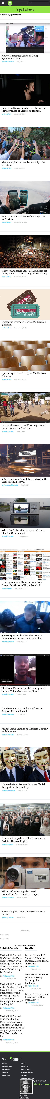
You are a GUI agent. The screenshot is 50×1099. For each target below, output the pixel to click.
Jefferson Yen (8, 976)
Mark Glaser (33, 985)
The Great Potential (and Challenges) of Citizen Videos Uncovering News (23, 689)
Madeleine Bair (9, 62)
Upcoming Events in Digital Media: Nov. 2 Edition (24, 374)
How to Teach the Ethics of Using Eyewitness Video (20, 56)
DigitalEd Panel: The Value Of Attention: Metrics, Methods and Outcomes (37, 959)
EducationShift (7, 1066)
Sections (3, 3)
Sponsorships (25, 1069)
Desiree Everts (8, 735)
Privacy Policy (24, 1092)
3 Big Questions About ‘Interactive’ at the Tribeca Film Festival (25, 480)
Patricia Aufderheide (11, 485)
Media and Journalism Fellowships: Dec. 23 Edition (24, 217)
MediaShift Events (27, 1072)
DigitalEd (24, 1075)
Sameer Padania (9, 790)
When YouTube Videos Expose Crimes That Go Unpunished (23, 531)
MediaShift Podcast (27, 1078)
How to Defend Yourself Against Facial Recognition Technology (23, 785)
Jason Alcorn (33, 966)
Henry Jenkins (8, 918)
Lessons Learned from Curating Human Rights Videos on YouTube (24, 426)
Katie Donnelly (9, 897)
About (23, 1063)
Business (5, 1072)
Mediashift (10, 3)
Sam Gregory (8, 844)
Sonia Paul (7, 114)
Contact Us (24, 1066)
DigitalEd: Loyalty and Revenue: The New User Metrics (37, 997)
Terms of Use (24, 1094)
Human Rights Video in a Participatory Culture (23, 912)
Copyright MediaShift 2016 (24, 1097)
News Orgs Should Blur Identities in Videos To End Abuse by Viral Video (22, 636)
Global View (6, 1075)
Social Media (6, 1069)
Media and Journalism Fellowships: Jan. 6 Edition (24, 163)
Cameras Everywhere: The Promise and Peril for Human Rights (24, 839)
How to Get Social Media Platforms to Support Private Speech (22, 709)
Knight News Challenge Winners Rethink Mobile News (25, 729)
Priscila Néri (8, 588)
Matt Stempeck (9, 714)
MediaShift (11, 1059)
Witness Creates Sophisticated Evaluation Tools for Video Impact (21, 892)
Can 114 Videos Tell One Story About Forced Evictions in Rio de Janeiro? (22, 583)
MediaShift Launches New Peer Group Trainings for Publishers (36, 978)
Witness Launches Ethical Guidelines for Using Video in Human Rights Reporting (24, 271)
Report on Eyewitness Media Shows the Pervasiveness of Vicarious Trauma (24, 109)
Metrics (4, 1063)
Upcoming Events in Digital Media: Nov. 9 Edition (24, 322)
